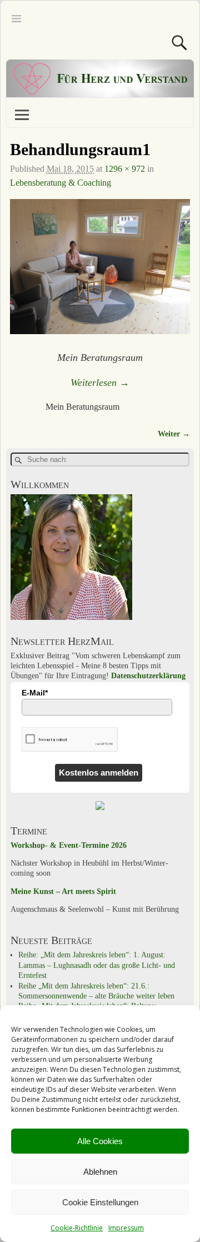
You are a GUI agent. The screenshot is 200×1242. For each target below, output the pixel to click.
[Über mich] (71, 617)
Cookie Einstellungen (100, 1202)
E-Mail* (35, 692)
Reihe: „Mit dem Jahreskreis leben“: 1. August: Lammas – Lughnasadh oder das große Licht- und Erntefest (96, 965)
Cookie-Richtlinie (77, 1228)
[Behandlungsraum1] (100, 273)
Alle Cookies (100, 1141)
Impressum (126, 1228)
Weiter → (174, 433)
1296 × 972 (124, 168)
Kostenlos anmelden (98, 772)
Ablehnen (100, 1171)
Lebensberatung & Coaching (60, 182)
